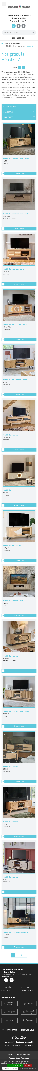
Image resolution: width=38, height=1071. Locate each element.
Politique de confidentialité (19, 1058)
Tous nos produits (12, 43)
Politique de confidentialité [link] (27, 1068)
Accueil (10, 1054)
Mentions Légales (23, 1054)
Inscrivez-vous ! (28, 1029)
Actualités (6, 990)
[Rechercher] (34, 32)
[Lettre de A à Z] (23, 67)
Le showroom (25, 987)
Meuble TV (29, 46)
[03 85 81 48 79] (14, 26)
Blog (7, 1045)
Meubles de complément (15, 46)
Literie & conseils (27, 990)
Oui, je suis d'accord (15, 1065)
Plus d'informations (10, 1068)
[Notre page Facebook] (19, 26)
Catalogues (16, 1045)
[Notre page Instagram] (23, 26)
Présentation (7, 987)
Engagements (28, 1045)
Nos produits (18, 38)
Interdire (28, 1065)
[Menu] (4, 4)
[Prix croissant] (19, 67)
